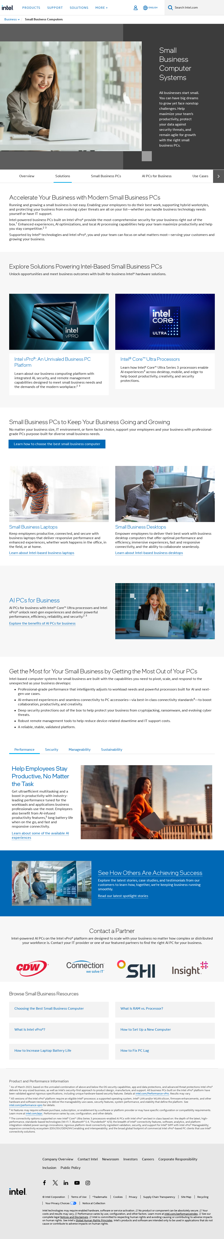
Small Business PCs (106, 176)
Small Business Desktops (140, 527)
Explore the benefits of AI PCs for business (42, 623)
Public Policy (70, 1168)
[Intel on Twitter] (55, 1184)
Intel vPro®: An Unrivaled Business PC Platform (52, 362)
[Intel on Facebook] (44, 1184)
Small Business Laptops (33, 527)
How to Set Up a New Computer (146, 1029)
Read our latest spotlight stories (123, 896)
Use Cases (200, 176)
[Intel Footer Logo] (18, 1191)
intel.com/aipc (34, 1113)
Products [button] (31, 8)
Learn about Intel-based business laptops (41, 553)
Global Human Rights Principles (94, 1220)
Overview (26, 176)
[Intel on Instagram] (87, 1184)
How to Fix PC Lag (135, 1050)
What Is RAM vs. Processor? (142, 1008)
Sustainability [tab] (111, 749)
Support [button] (55, 8)
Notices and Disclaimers (74, 1217)
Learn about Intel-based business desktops (149, 553)
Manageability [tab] (80, 749)
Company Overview (57, 1159)
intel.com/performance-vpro (25, 1105)
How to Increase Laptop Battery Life (42, 1050)
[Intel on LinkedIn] (66, 1184)
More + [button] (101, 8)
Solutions (62, 176)
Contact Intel (88, 1159)
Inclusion (49, 1168)
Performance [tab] (24, 749)
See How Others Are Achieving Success (150, 872)
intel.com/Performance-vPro (152, 1093)
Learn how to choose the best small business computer (57, 444)
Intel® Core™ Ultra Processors (150, 359)
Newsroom (110, 1159)
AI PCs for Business (157, 176)
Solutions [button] (79, 8)
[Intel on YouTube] (77, 1184)
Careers (148, 1159)
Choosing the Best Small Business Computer (49, 1008)
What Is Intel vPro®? (29, 1029)
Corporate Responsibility (177, 1159)
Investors (130, 1159)
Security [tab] (51, 749)
